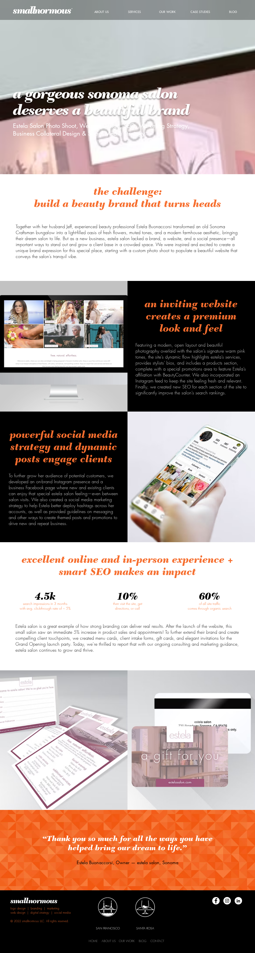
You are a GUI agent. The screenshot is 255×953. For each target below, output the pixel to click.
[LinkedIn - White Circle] (238, 900)
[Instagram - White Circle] (227, 900)
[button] (134, 12)
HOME (93, 941)
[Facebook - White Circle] (216, 900)
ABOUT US (109, 941)
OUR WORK (127, 941)
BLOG (142, 941)
